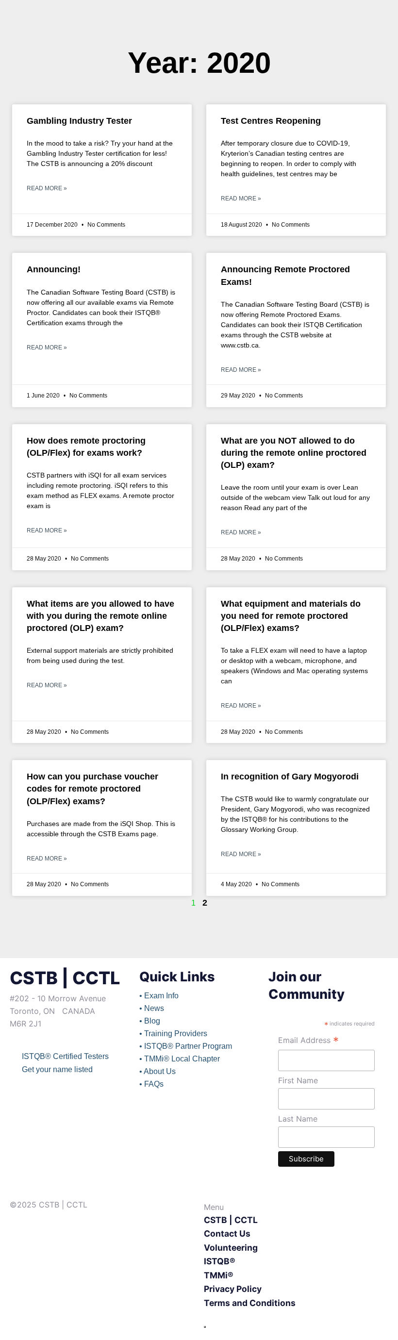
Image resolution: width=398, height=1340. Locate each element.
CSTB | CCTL (231, 1220)
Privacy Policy (233, 1289)
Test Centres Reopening (271, 121)
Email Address (308, 1041)
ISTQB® (219, 1261)
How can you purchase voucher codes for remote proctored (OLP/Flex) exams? (92, 789)
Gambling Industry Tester (79, 121)
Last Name (297, 1119)
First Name (298, 1080)
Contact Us (227, 1233)
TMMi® (218, 1275)
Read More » (47, 188)
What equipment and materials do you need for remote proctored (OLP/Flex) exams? (291, 616)
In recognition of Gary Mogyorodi (290, 776)
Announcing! (54, 269)
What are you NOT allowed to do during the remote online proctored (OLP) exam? (293, 453)
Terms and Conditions (250, 1303)
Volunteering (231, 1247)
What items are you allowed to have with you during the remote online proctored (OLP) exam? (100, 616)
